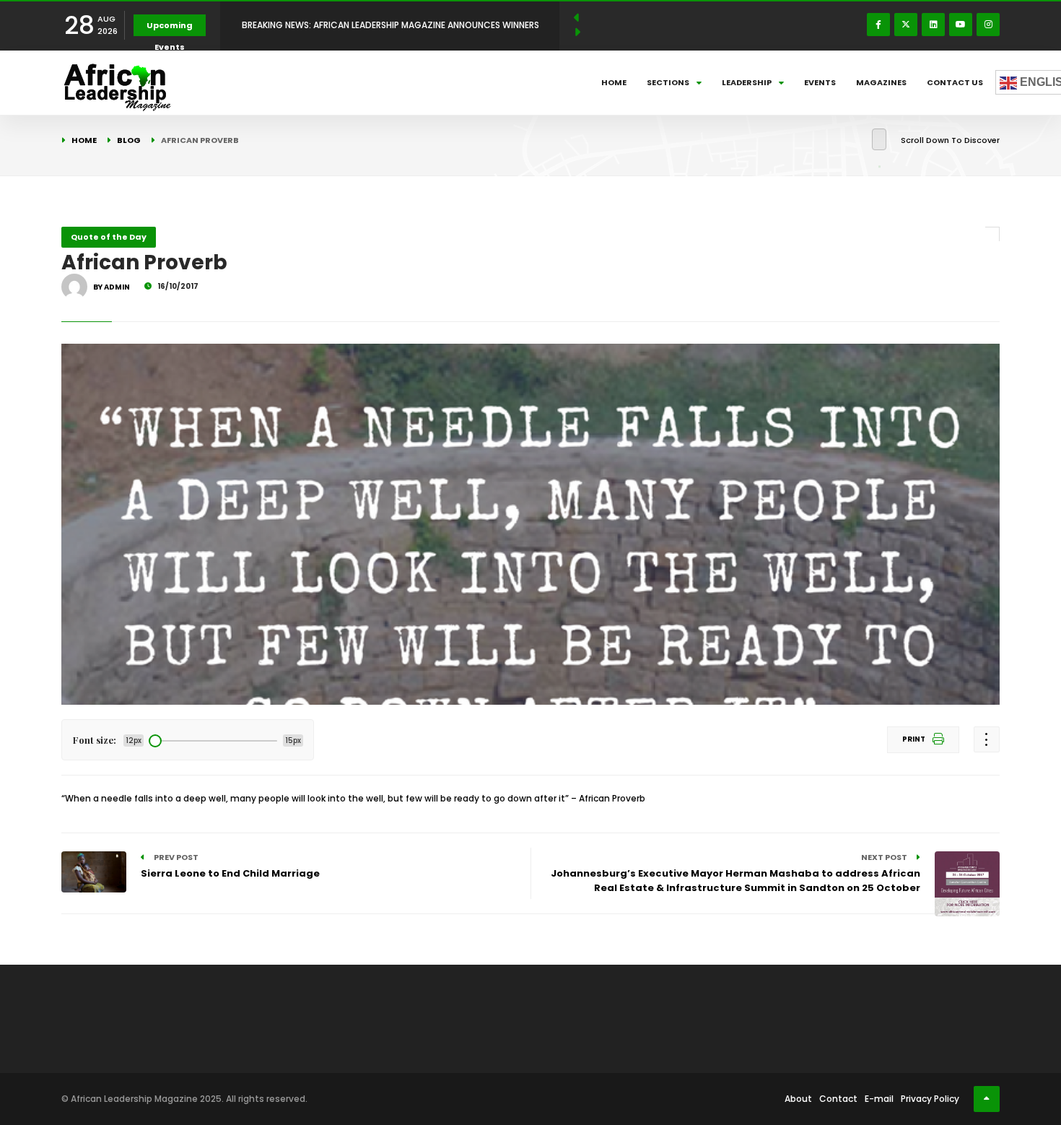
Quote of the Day (109, 237)
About (798, 1099)
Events (820, 82)
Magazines (881, 82)
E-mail (879, 1099)
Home (613, 82)
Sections (668, 82)
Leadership (747, 82)
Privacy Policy (930, 1099)
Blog (129, 140)
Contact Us (955, 82)
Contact (838, 1099)
